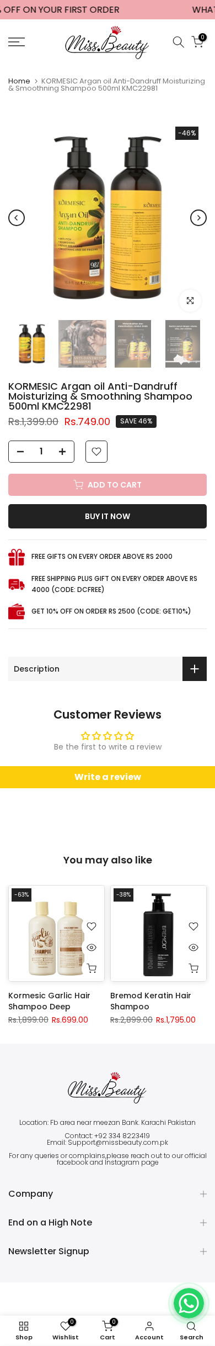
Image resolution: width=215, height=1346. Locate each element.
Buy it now (107, 516)
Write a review (107, 777)
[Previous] (16, 218)
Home (19, 81)
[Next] (198, 218)
